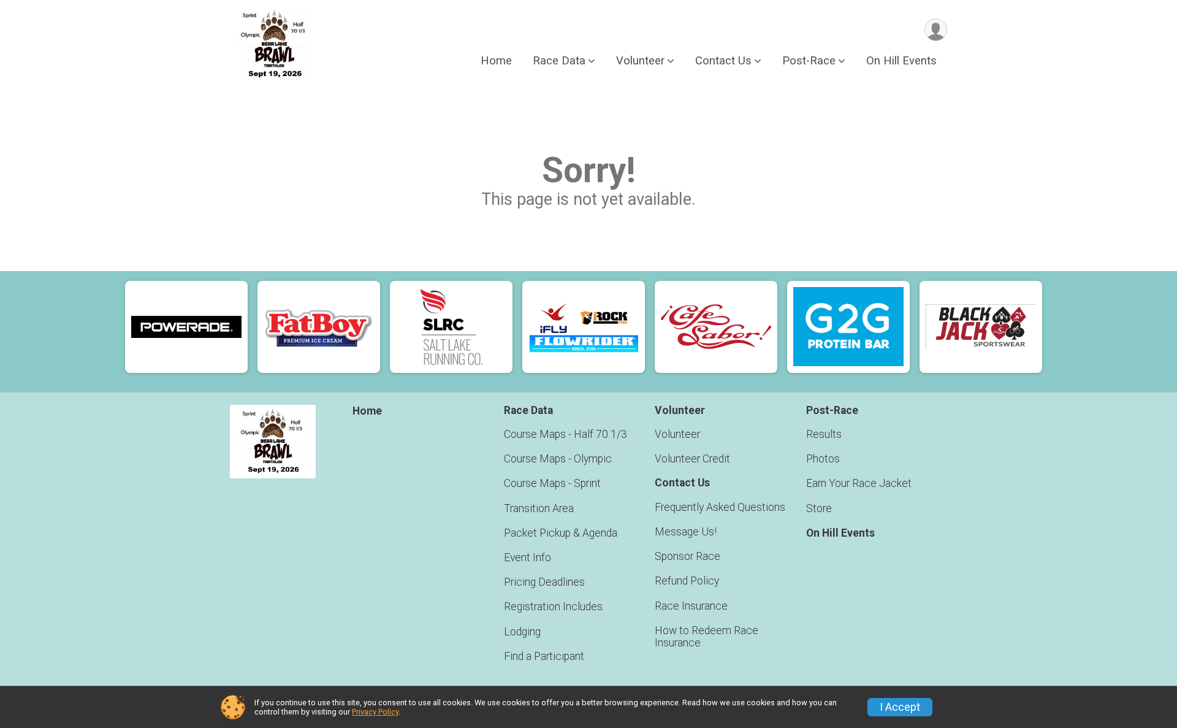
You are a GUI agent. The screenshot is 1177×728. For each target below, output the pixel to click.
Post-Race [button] (809, 60)
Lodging (522, 632)
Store (819, 508)
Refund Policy (687, 581)
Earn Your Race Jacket (859, 483)
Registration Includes (553, 606)
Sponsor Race (687, 556)
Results (824, 434)
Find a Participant (544, 656)
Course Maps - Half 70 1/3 (565, 434)
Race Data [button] (559, 60)
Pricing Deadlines (544, 582)
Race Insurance (691, 606)
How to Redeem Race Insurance (706, 636)
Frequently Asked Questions (720, 507)
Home (496, 60)
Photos (823, 459)
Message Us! (686, 532)
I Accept (900, 707)
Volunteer (677, 434)
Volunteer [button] (640, 60)
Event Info (527, 557)
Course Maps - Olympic (558, 459)
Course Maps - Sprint (552, 483)
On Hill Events (901, 60)
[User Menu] (935, 29)
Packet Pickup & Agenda (560, 533)
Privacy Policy (375, 711)
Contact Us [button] (723, 60)
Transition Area (539, 508)
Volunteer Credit (692, 459)
